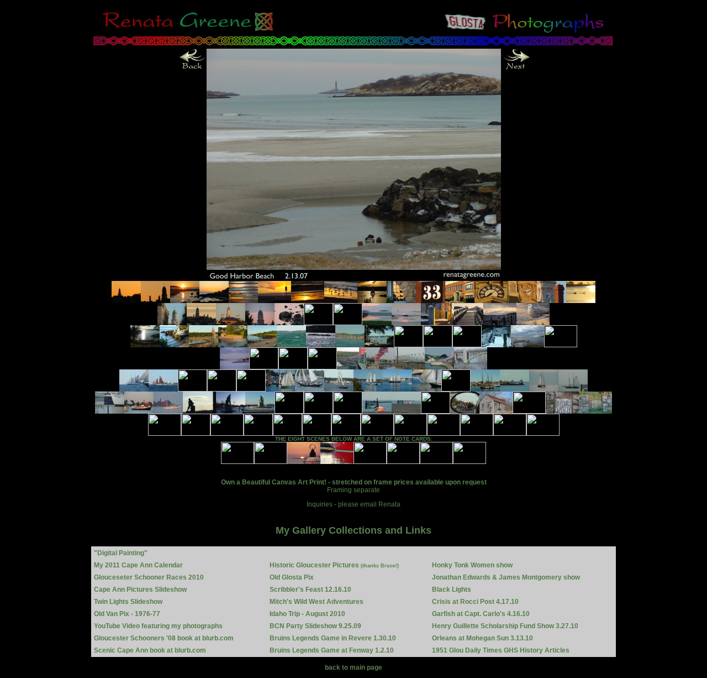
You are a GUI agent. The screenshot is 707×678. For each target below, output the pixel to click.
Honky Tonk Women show (472, 565)
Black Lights (451, 589)
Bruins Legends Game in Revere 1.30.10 (333, 638)
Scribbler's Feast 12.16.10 (310, 589)
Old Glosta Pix (292, 577)
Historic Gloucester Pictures (334, 565)
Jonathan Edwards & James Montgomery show (506, 577)
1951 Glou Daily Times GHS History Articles (500, 650)
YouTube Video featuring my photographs (158, 626)
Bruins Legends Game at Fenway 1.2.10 (332, 650)
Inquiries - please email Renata (353, 504)
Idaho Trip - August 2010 (307, 614)
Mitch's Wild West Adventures (316, 602)
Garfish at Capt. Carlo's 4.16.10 (481, 614)
